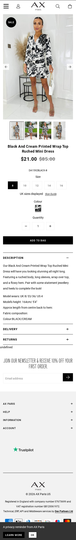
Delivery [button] (10, 329)
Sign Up (68, 377)
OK (32, 535)
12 (37, 185)
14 (49, 185)
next (70, 67)
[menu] (6, 7)
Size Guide (50, 193)
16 (61, 185)
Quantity (38, 217)
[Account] (18, 6)
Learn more (13, 535)
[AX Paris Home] (38, 6)
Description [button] (13, 258)
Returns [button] (10, 339)
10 (25, 185)
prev (6, 67)
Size (38, 177)
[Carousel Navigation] (38, 67)
